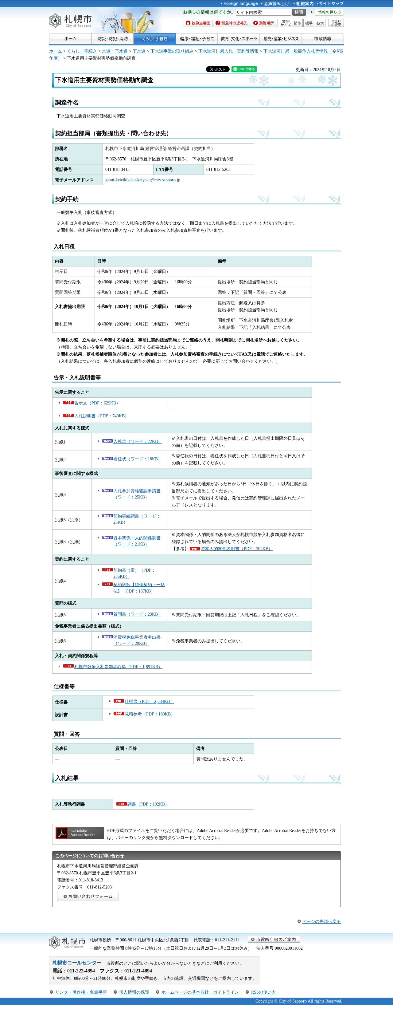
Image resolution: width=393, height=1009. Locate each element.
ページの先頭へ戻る (321, 921)
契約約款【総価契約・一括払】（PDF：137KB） (139, 587)
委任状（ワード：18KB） (137, 458)
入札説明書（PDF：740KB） (101, 415)
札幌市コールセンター (77, 962)
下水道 (139, 51)
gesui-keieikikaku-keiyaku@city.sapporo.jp (142, 179)
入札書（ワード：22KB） (137, 441)
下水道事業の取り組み (171, 51)
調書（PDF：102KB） (148, 804)
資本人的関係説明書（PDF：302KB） (237, 548)
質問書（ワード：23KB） (137, 614)
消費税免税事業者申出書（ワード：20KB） (137, 640)
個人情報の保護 (134, 992)
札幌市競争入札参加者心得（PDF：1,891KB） (118, 666)
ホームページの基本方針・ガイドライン (200, 992)
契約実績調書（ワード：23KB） (137, 519)
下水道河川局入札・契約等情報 (228, 51)
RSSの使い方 (263, 992)
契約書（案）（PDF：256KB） (134, 573)
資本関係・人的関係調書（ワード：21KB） (137, 540)
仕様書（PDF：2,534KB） (149, 701)
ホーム (55, 51)
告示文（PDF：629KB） (97, 402)
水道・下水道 (115, 51)
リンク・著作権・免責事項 (81, 992)
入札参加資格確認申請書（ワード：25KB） (137, 493)
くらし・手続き (82, 51)
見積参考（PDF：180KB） (150, 713)
